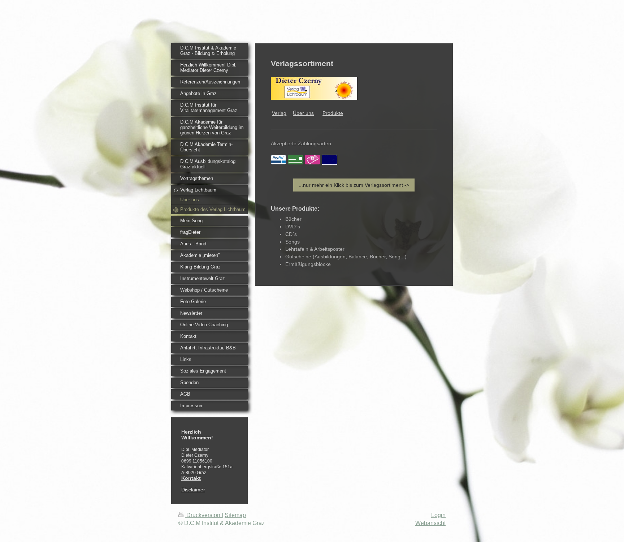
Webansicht (430, 523)
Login (438, 515)
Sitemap (235, 515)
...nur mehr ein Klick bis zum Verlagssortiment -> (354, 185)
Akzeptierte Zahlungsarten (301, 143)
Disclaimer (193, 489)
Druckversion (203, 515)
